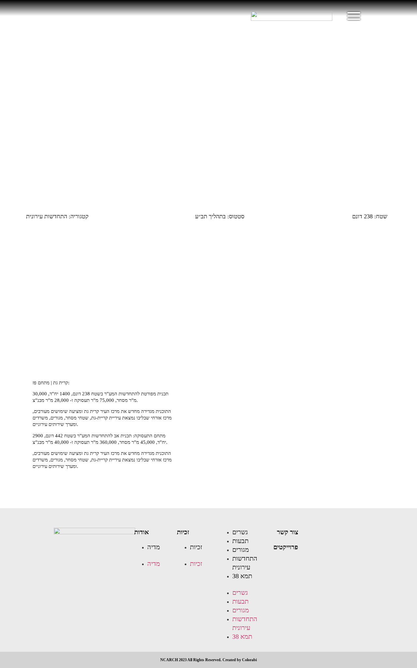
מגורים (240, 549)
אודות (141, 532)
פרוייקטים (285, 547)
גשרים (240, 532)
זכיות (183, 532)
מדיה (153, 547)
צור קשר (287, 532)
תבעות (240, 540)
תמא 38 (242, 575)
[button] (152, 555)
